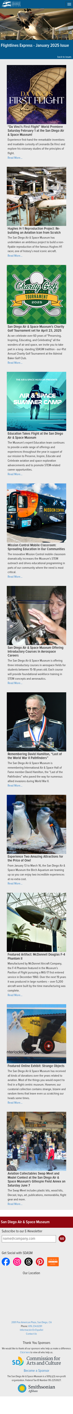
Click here (25, 1352)
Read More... (15, 158)
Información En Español (31, 1330)
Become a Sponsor (36, 1370)
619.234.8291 (35, 1326)
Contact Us (31, 1334)
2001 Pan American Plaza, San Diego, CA (31, 1322)
